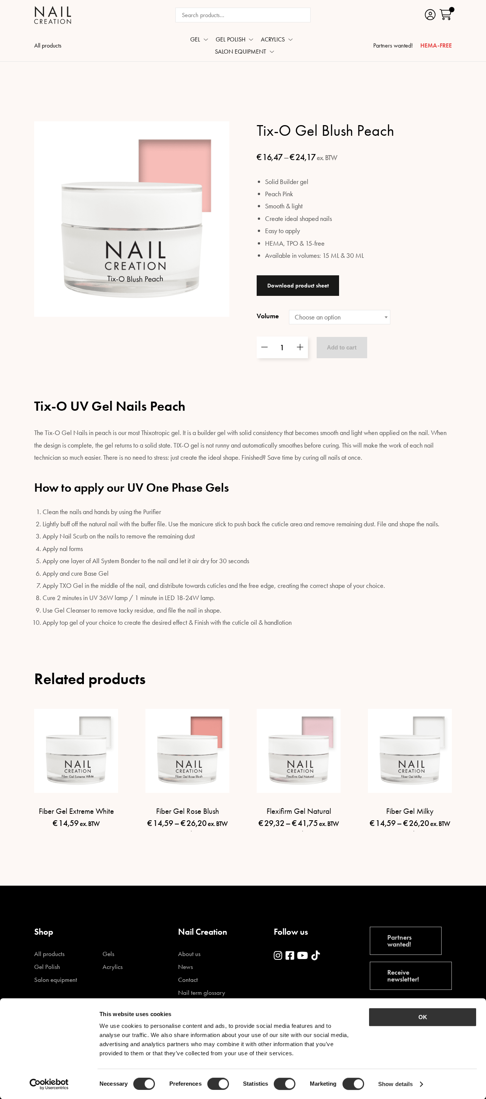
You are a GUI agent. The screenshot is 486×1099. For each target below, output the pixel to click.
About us (189, 954)
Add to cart (342, 347)
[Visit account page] (430, 15)
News (185, 967)
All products (48, 46)
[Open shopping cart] (446, 15)
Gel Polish (47, 967)
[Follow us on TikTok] (315, 956)
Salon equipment (55, 980)
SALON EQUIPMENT (240, 52)
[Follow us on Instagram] (278, 956)
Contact (188, 980)
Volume (268, 315)
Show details (395, 1084)
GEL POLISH (231, 40)
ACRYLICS (273, 40)
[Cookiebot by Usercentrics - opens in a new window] (49, 1084)
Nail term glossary (201, 992)
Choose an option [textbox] (318, 317)
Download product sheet (298, 285)
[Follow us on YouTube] (302, 956)
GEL (195, 40)
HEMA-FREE (436, 46)
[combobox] (339, 317)
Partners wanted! (393, 46)
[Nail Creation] (52, 15)
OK (422, 1017)
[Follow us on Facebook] (290, 956)
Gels (108, 954)
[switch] (218, 1084)
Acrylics (113, 967)
